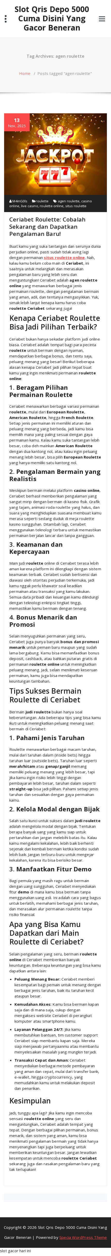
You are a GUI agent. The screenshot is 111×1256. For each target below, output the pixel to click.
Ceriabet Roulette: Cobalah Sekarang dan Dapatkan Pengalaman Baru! (47, 226)
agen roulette (69, 201)
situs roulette (76, 206)
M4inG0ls (19, 201)
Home (24, 73)
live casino (29, 206)
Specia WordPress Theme (83, 1237)
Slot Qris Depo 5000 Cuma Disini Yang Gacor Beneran (52, 18)
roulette (42, 201)
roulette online (52, 206)
